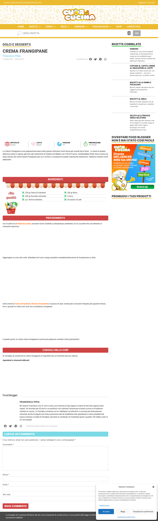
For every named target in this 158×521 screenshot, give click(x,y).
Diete (64, 26)
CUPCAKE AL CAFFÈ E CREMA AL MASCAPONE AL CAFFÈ (142, 67)
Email (6, 484)
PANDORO (134, 49)
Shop (119, 26)
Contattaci (133, 26)
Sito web (6, 494)
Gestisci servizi (104, 505)
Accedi (151, 2)
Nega (123, 511)
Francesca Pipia (12, 55)
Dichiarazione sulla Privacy (126, 517)
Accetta (106, 511)
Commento (8, 444)
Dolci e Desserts (17, 44)
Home (21, 26)
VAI (137, 33)
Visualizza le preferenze (143, 511)
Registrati (142, 2)
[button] (153, 487)
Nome (6, 474)
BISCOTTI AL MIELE (138, 99)
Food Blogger (100, 26)
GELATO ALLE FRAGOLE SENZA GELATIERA (140, 116)
